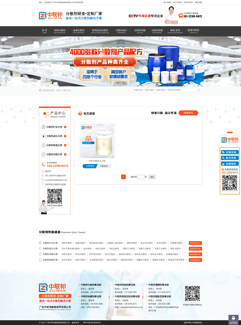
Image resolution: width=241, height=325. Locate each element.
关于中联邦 (177, 2)
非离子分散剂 (161, 249)
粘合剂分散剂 (147, 243)
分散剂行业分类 (54, 127)
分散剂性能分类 (54, 145)
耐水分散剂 (112, 260)
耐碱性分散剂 (159, 260)
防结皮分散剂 (156, 254)
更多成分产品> (195, 249)
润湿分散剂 (67, 254)
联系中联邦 (188, 2)
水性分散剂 (67, 260)
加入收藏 (167, 2)
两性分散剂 (175, 249)
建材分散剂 (132, 243)
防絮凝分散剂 (172, 254)
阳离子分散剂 (145, 249)
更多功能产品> (195, 254)
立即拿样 (90, 166)
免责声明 (187, 322)
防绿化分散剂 (141, 254)
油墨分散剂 (80, 243)
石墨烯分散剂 (176, 243)
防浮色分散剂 (95, 254)
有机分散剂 (100, 249)
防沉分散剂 (80, 254)
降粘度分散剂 (125, 254)
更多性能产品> (195, 260)
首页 (58, 90)
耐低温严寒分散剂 (176, 260)
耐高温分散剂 (127, 260)
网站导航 (198, 2)
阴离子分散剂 (129, 249)
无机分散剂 (114, 249)
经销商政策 (197, 322)
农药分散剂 (162, 243)
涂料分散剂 (67, 243)
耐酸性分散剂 (143, 260)
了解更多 (104, 166)
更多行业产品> (195, 243)
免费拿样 (188, 113)
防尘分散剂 (110, 254)
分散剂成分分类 (54, 136)
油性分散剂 (80, 260)
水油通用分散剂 (96, 260)
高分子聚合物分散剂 (71, 249)
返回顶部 (233, 323)
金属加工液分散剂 (115, 243)
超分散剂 (87, 249)
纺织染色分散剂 (96, 243)
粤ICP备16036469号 (91, 322)
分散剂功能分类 (54, 154)
